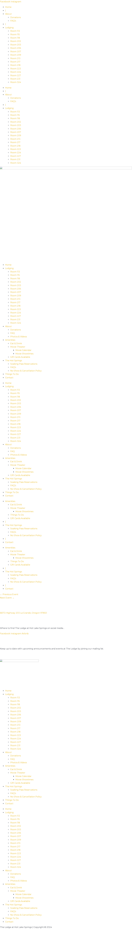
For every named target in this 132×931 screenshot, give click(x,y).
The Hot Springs (13, 360)
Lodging (9, 27)
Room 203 (15, 44)
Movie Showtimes (24, 353)
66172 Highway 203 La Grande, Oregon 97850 (23, 613)
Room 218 (15, 65)
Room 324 (15, 82)
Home (8, 7)
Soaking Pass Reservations (23, 364)
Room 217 (15, 62)
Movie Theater (17, 347)
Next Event (7, 598)
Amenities (10, 340)
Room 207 (15, 51)
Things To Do (12, 374)
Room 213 (15, 58)
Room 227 (15, 75)
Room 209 (15, 55)
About (8, 14)
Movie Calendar (23, 350)
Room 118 (15, 38)
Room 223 (15, 68)
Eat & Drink (16, 343)
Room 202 (15, 41)
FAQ (12, 333)
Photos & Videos (18, 336)
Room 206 (15, 48)
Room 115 (15, 34)
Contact (9, 377)
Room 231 (15, 79)
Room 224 (15, 72)
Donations (15, 17)
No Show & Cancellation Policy (26, 371)
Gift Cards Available (20, 357)
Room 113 (15, 31)
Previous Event (9, 594)
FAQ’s (13, 21)
